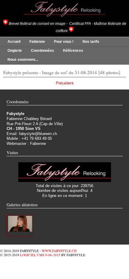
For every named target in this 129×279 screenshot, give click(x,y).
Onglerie (15, 50)
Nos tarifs (90, 42)
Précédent (65, 83)
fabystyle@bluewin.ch (38, 133)
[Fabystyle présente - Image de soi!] (20, 230)
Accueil (14, 42)
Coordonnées (42, 50)
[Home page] (64, 17)
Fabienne (37, 42)
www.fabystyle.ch (59, 250)
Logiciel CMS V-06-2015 (40, 255)
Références (73, 50)
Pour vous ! (64, 42)
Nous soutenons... (23, 59)
